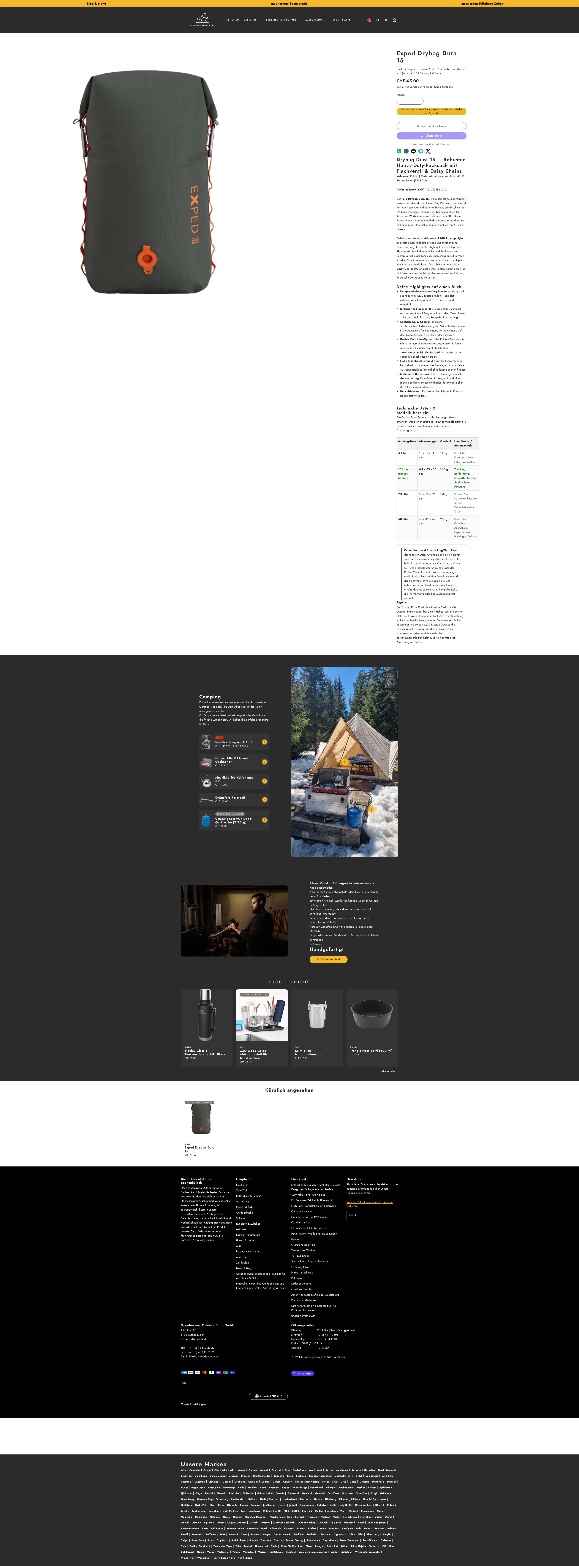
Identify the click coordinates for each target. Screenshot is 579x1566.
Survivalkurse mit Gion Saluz (308, 1195)
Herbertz (306, 1499)
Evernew (274, 1487)
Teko (239, 1546)
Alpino (242, 1470)
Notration (366, 1517)
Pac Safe (336, 1522)
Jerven (283, 1505)
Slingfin (387, 1534)
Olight (379, 1517)
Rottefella (197, 1534)
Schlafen (241, 1218)
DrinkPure (378, 1481)
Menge (401, 95)
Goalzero (347, 1493)
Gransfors (362, 1493)
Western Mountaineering (313, 1552)
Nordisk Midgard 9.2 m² (234, 742)
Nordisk (300, 1517)
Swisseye (386, 1540)
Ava (311, 1470)
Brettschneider (262, 1476)
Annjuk (264, 1470)
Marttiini (307, 1511)
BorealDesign (218, 1476)
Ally (233, 1470)
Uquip (201, 1552)
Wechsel (291, 1552)
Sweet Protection (350, 1540)
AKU (184, 1470)
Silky (352, 1534)
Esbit (263, 1487)
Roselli (185, 1534)
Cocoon (227, 1481)
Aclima (207, 1470)
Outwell (323, 1522)
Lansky (185, 1511)
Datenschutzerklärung (248, 1251)
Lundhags (255, 1511)
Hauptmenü (244, 1179)
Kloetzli (380, 1505)
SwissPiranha (370, 1540)
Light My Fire (231, 1511)
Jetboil (293, 1505)
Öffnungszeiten (303, 1325)
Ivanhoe (256, 1505)
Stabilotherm (239, 1540)
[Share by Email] (413, 153)
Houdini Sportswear (375, 1499)
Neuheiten (232, 19)
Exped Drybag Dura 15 (200, 1149)
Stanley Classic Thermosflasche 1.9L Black (205, 1053)
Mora (380, 1511)
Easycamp (229, 1487)
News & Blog (244, 1268)
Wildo (334, 1552)
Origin (221, 1522)
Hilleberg (331, 1499)
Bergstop (370, 1470)
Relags (368, 1528)
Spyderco (223, 1540)
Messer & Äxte (341, 19)
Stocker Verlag (295, 1540)
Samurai (233, 1534)
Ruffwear (211, 1534)
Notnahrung (350, 1517)
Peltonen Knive (235, 1528)
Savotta (255, 1534)
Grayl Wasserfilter (301, 1289)
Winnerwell (188, 1558)
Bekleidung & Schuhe (281, 19)
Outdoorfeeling (307, 1522)
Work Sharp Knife (225, 1558)
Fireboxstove (346, 1487)
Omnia (389, 1517)
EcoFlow (252, 1487)
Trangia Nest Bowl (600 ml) (371, 1051)
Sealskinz (312, 1534)
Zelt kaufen (242, 1263)
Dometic (364, 1481)
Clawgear (214, 1481)
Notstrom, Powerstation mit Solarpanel (314, 1206)
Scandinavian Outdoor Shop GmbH (207, 1325)
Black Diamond (387, 1470)
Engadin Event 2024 (303, 1316)
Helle (263, 1499)
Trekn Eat (333, 1546)
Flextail (209, 1493)
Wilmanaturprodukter (368, 1552)
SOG (223, 1534)
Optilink (197, 1522)
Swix (184, 1546)
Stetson (278, 1540)
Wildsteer (347, 1552)
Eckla (241, 1487)
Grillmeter (386, 1493)
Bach (320, 1470)
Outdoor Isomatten (302, 1211)
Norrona (313, 1517)
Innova (244, 1505)
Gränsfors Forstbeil (230, 797)
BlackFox (186, 1476)
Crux (344, 1481)
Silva (361, 1534)
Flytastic (222, 1493)
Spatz (211, 1540)
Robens (392, 1528)
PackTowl (350, 1522)
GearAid (307, 1493)
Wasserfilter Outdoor (303, 1250)
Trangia (319, 1546)
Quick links (299, 1179)
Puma (323, 1528)
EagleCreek (198, 1487)
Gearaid (320, 1493)
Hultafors (187, 1505)
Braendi (234, 1476)
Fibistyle (331, 1487)
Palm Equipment (377, 1522)
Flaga (199, 1493)
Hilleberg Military (350, 1499)
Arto (288, 1470)
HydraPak (201, 1505)
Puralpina (348, 1528)
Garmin (280, 1493)
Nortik (337, 1517)
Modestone (368, 1511)
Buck (290, 1476)
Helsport (274, 1499)
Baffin (330, 1470)
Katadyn (322, 1505)
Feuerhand (317, 1487)
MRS (278, 1511)
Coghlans (240, 1481)
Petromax (296, 1278)
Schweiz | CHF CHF (271, 1396)
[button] (184, 20)
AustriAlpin (300, 1470)
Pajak (361, 1522)
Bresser (246, 1476)
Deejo (353, 1481)
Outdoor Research (284, 1522)
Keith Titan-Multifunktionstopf (309, 1053)
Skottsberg (373, 1534)
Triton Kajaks (359, 1546)
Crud (335, 1481)
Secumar (326, 1534)
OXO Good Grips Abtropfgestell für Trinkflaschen (253, 1054)
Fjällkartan (386, 1487)
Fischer (361, 1487)
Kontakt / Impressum (248, 1235)
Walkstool (249, 1552)
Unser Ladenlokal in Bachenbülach (196, 1181)
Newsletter (354, 1179)
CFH (351, 1476)
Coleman (253, 1481)
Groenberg (188, 1499)
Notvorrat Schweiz (302, 1273)
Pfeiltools (276, 1528)
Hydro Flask (217, 1505)
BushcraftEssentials (320, 1476)
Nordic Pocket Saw (281, 1517)
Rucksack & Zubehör (248, 1224)
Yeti (240, 1558)
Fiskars (372, 1487)
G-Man (261, 1493)
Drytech (392, 1481)
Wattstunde (276, 1552)
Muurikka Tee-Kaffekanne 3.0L (234, 779)
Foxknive (234, 1493)
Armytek (277, 1470)
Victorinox (223, 1552)
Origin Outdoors (237, 1522)
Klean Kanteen (364, 1505)
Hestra (318, 1499)
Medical (354, 1511)
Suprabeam (330, 1540)
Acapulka (195, 1470)
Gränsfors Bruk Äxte (303, 1245)
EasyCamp (214, 1487)
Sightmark (340, 1534)
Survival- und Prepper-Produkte (309, 1261)
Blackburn (201, 1476)
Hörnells (232, 1505)
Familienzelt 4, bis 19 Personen (309, 1217)
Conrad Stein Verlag (307, 1481)
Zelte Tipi (251, 19)
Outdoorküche (244, 1213)
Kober (391, 1505)
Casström (200, 1481)
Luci (243, 1511)
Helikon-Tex (238, 1499)
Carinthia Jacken (300, 1222)
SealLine (299, 1534)
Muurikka (187, 1517)
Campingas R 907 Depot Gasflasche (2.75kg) (234, 821)
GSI (270, 1493)
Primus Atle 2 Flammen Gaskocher (232, 760)
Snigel (185, 1540)
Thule (274, 1546)
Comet (277, 1481)
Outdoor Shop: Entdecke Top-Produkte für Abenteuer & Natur (260, 1276)
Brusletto (279, 1476)
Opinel (185, 1522)
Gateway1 (294, 1493)
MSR (287, 1511)
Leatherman (199, 1511)
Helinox (253, 1499)
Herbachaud (290, 1499)
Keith (333, 1505)
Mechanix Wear (336, 1511)
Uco (391, 1546)
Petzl (264, 1528)
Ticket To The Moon (292, 1546)
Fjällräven (187, 1493)
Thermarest (262, 1546)
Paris (205, 1528)
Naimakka (201, 1517)
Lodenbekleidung (301, 1284)
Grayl (374, 1493)
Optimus (209, 1522)
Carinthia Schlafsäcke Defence (309, 1228)
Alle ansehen (388, 1071)
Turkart (373, 1546)
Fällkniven (249, 1493)
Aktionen (241, 1229)
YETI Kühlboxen (300, 1256)
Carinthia (186, 1481)
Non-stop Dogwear (256, 1517)
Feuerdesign (300, 1487)
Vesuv (211, 1552)
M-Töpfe (268, 1511)
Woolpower (204, 1558)
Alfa (225, 1470)
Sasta (244, 1534)
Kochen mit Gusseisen (304, 1300)
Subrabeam (313, 1540)
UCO (384, 1546)
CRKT (359, 1476)
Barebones (342, 1470)
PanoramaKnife (190, 1528)
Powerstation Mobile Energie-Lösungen (314, 1234)
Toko (309, 1546)
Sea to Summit (282, 1534)
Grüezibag (222, 1499)
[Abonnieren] (394, 1215)
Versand (414, 87)
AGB (239, 1246)
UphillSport (188, 1552)
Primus (301, 1528)
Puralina (334, 1528)
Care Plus (388, 1476)
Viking (236, 1552)
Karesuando (307, 1505)
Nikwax (238, 1517)
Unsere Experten (245, 1240)
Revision (380, 1528)
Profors (312, 1528)
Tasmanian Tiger (223, 1546)
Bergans (356, 1470)
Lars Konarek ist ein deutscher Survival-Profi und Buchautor (314, 1308)
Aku (217, 1470)
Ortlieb (254, 1522)
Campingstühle (300, 1267)
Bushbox (301, 1476)
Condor (288, 1481)
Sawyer (267, 1534)
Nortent (295, 1239)
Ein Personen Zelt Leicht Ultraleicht (311, 1200)
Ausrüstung (313, 19)
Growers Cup (205, 1499)
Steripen (266, 1540)
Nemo (227, 1517)
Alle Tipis (241, 1257)
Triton (344, 1546)
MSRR (296, 1511)
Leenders (214, 1511)
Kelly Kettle (346, 1505)
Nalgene (215, 1517)
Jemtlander (270, 1505)
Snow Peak (198, 1540)
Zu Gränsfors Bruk (328, 959)
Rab (358, 1528)
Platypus (289, 1528)
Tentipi (248, 1546)
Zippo (248, 1558)
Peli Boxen (217, 1528)
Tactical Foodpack (200, 1546)
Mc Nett (320, 1511)
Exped (286, 1487)
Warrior (262, 1552)
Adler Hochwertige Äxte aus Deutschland (315, 1295)
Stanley (254, 1540)
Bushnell (340, 1476)
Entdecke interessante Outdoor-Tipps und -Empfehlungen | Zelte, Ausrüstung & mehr (261, 1286)
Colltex (265, 1481)
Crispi (326, 1481)
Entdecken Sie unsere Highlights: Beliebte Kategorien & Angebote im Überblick (315, 1187)
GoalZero (334, 1493)
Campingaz (372, 1476)
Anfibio (253, 1470)
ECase (185, 1487)
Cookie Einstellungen (193, 1404)
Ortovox (266, 1522)
